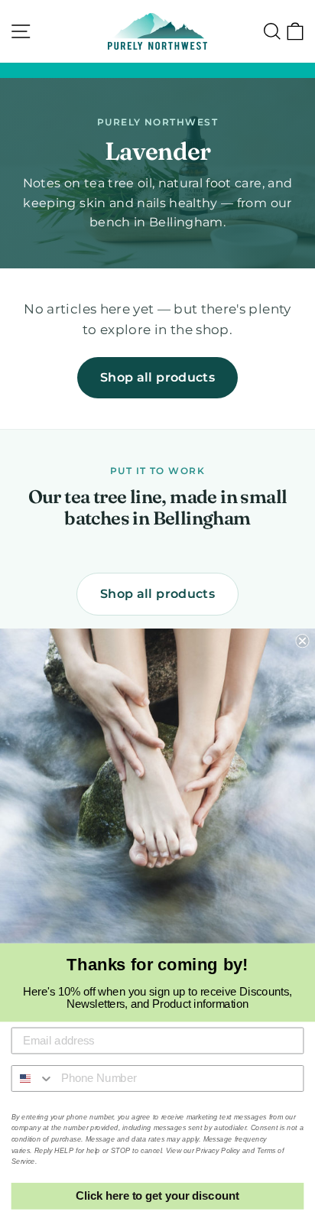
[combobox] (33, 1078)
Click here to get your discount (157, 1196)
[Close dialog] (302, 641)
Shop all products (157, 377)
